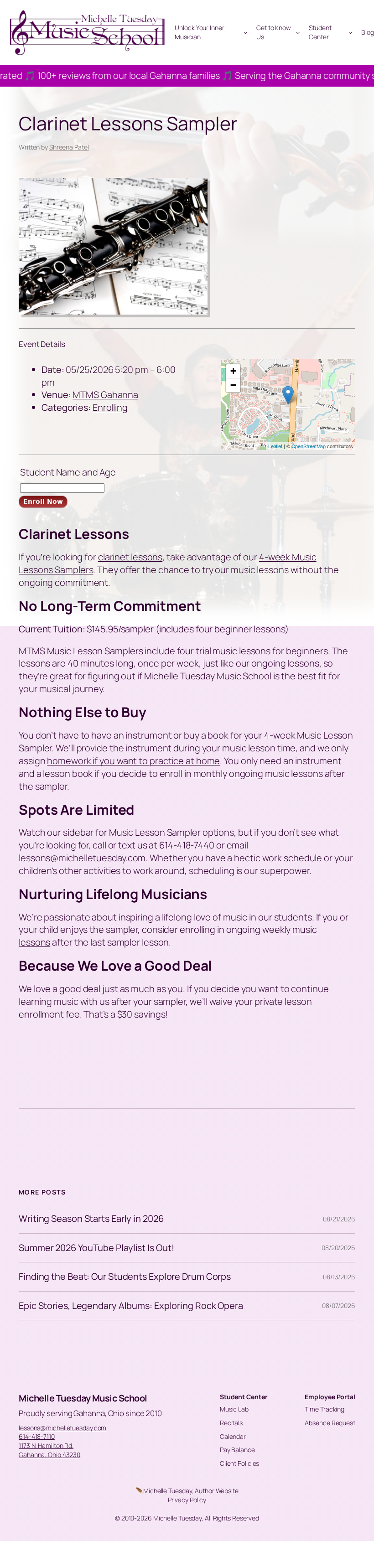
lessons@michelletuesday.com (62, 1427)
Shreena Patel (69, 147)
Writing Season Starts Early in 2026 (91, 1219)
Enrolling (110, 407)
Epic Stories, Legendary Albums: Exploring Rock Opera (131, 1306)
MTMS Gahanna (105, 394)
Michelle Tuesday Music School (83, 1398)
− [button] (233, 385)
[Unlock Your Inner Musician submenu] (245, 32)
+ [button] (233, 371)
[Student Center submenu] (350, 32)
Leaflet (275, 446)
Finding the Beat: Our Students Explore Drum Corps (125, 1277)
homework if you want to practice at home (133, 761)
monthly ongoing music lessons (258, 773)
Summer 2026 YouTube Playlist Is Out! (96, 1248)
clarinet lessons (130, 557)
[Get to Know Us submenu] (298, 32)
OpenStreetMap (308, 446)
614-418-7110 (37, 1436)
